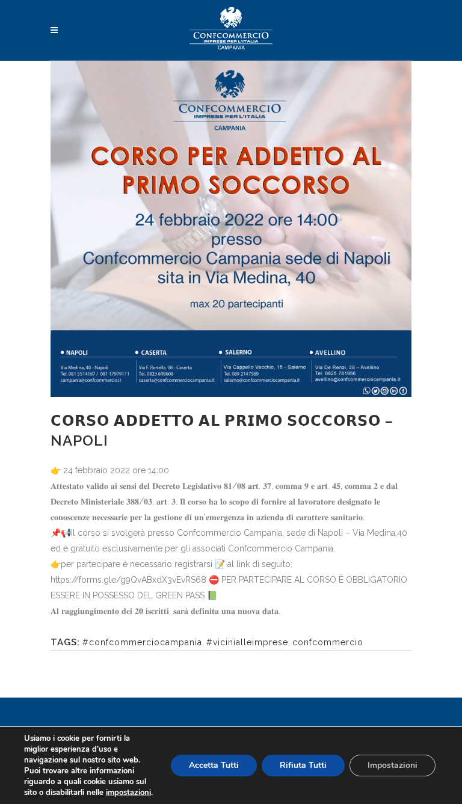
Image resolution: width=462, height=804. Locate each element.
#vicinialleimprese (247, 642)
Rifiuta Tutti (303, 765)
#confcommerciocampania (142, 642)
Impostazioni (392, 765)
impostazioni (128, 792)
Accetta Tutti (214, 765)
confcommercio (327, 642)
